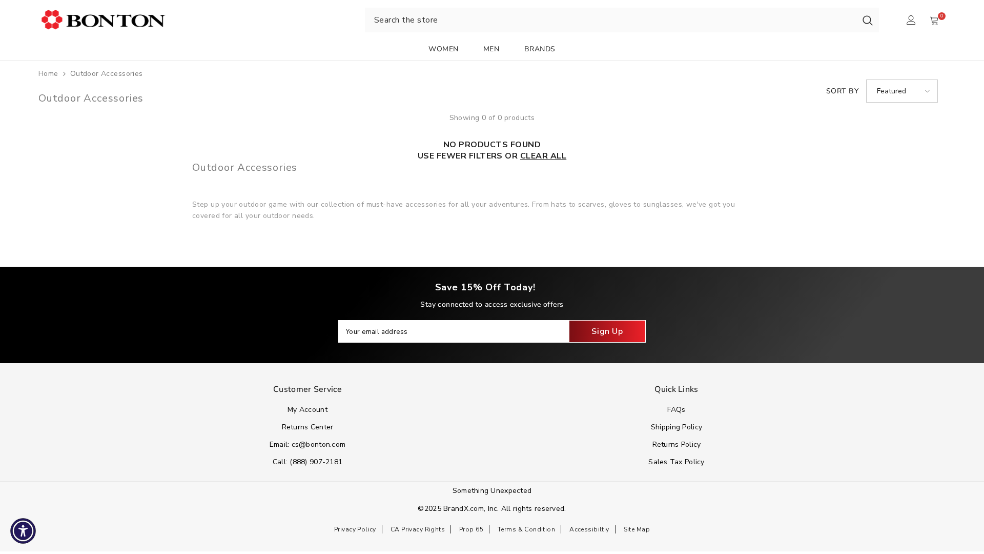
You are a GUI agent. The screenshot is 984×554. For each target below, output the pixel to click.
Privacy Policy (355, 529)
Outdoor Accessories (106, 73)
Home (48, 73)
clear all (543, 156)
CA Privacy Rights (418, 529)
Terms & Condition (526, 529)
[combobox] (610, 20)
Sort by (842, 91)
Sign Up (607, 331)
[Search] (867, 20)
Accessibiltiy (589, 529)
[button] (902, 91)
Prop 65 (471, 529)
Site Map (637, 529)
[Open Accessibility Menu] (23, 531)
